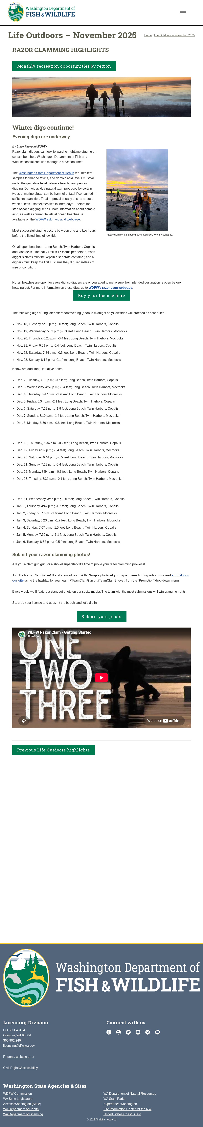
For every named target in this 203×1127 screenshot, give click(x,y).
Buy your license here (101, 295)
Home (148, 35)
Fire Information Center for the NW (127, 1109)
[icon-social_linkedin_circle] (157, 1032)
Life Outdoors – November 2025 (174, 35)
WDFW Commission (17, 1093)
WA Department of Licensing (23, 1114)
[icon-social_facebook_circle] (109, 1032)
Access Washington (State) (22, 1104)
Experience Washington (120, 1104)
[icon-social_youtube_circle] (139, 1032)
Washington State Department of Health (46, 173)
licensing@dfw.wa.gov (19, 1045)
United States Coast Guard (122, 1114)
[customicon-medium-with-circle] (148, 1032)
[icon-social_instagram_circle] (119, 1032)
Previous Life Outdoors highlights (53, 749)
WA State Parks (114, 1098)
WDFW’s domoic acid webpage (57, 219)
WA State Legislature (18, 1098)
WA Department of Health (21, 1109)
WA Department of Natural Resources (129, 1093)
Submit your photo (102, 616)
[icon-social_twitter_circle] (129, 1032)
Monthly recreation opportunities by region (64, 66)
